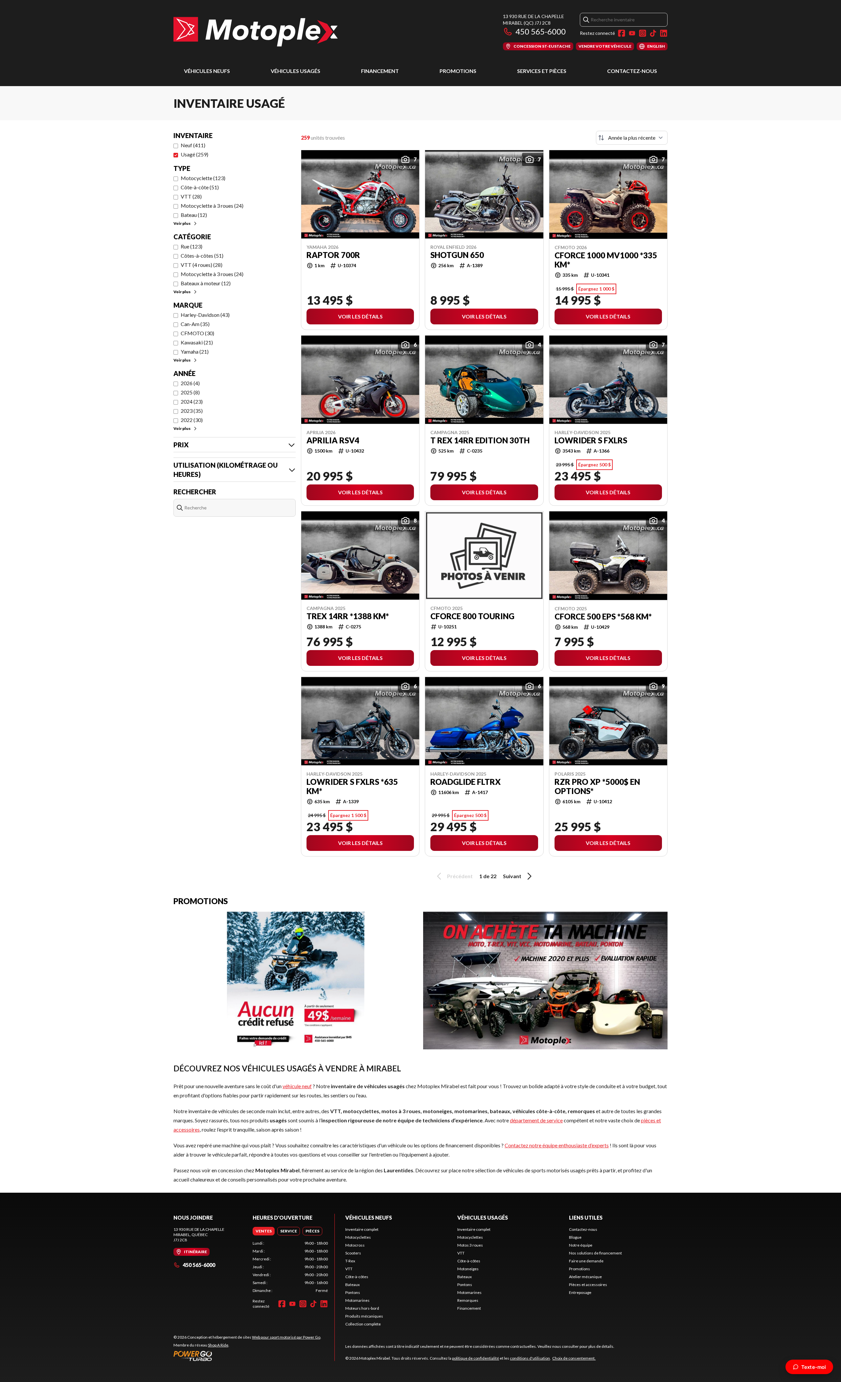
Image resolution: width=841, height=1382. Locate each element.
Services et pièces (541, 71)
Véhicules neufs (207, 71)
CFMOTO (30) (197, 333)
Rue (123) (191, 246)
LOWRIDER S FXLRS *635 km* (352, 786)
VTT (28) (191, 196)
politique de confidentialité (475, 1358)
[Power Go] (247, 1355)
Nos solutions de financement (595, 1253)
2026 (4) (190, 383)
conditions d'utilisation (530, 1358)
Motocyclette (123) (203, 178)
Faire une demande (586, 1260)
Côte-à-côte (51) (200, 187)
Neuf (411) (193, 145)
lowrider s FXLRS (591, 440)
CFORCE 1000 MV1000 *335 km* (606, 260)
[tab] (264, 1231)
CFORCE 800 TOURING (472, 616)
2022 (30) (192, 420)
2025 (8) (190, 392)
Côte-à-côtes (356, 1276)
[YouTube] (632, 33)
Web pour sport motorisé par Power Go (286, 1337)
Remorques (467, 1300)
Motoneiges (468, 1268)
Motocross (355, 1245)
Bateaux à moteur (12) (206, 283)
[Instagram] (643, 33)
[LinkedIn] (664, 33)
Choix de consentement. (574, 1358)
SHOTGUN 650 (457, 255)
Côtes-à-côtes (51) (202, 255)
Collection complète (363, 1324)
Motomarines (357, 1300)
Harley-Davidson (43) (205, 315)
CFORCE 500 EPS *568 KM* (603, 616)
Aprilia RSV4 (333, 440)
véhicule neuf (297, 1086)
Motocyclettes (358, 1237)
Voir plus (182, 223)
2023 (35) (192, 411)
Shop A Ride (218, 1345)
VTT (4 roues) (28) (201, 265)
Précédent (460, 876)
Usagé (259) (194, 154)
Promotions (458, 71)
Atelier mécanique (585, 1276)
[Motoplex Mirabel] (255, 32)
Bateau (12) (194, 215)
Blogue (575, 1237)
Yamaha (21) (195, 351)
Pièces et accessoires (588, 1284)
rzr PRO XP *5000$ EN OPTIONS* (597, 786)
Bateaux (352, 1284)
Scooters (353, 1253)
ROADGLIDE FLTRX (465, 781)
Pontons (352, 1292)
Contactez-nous (632, 71)
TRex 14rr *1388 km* (348, 616)
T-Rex (350, 1260)
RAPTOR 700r (333, 255)
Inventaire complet (361, 1229)
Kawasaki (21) (197, 342)
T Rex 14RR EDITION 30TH (480, 440)
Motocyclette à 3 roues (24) (212, 205)
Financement (380, 71)
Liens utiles (585, 1217)
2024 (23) (192, 401)
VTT (348, 1268)
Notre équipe (580, 1245)
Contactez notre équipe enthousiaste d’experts (557, 1145)
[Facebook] (621, 33)
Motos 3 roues (470, 1245)
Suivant (512, 876)
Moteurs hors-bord (362, 1308)
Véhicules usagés (295, 71)
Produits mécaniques (364, 1316)
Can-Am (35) (195, 324)
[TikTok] (653, 33)
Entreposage (580, 1292)
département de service (536, 1120)
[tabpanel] (290, 1267)
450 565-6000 (540, 31)
